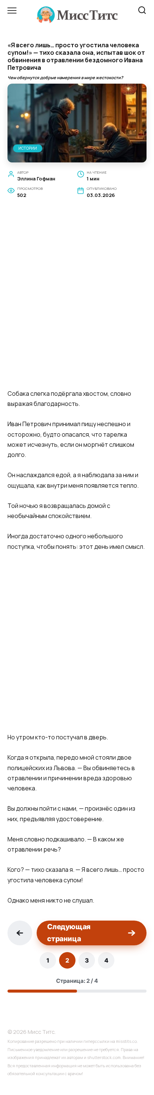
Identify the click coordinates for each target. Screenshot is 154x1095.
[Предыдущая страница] (19, 933)
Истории (27, 148)
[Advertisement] (77, 302)
